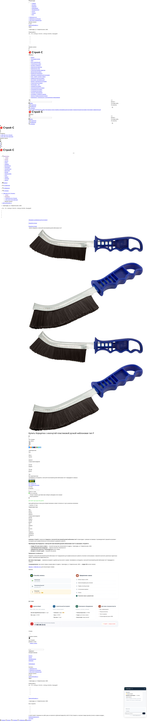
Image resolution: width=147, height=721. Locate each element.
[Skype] (39, 447)
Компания (31, 660)
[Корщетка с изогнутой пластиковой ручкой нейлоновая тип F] (86, 362)
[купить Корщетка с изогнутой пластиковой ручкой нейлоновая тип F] (86, 431)
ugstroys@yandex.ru (33, 25)
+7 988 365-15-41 (33, 17)
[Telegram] (40, 447)
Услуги (30, 657)
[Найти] (112, 107)
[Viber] (35, 447)
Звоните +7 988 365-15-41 (35, 567)
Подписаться (31, 651)
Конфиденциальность (34, 717)
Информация (32, 663)
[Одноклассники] (31, 447)
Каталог (30, 655)
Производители (32, 659)
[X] (34, 447)
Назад (6, 157)
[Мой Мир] (32, 447)
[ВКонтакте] (29, 447)
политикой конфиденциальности (137, 715)
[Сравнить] (30, 444)
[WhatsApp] (37, 447)
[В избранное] (30, 442)
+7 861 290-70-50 (35, 20)
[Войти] (0, 141)
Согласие (31, 718)
